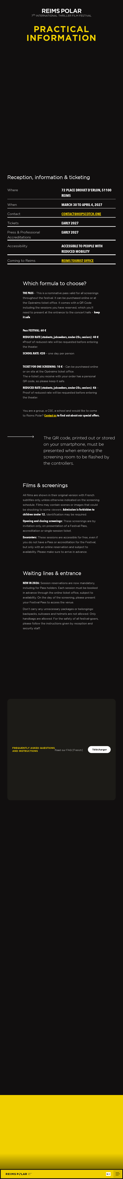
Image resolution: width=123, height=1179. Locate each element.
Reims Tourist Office (78, 260)
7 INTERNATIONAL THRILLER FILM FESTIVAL (62, 15)
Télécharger (99, 749)
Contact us (50, 415)
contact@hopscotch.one (81, 214)
